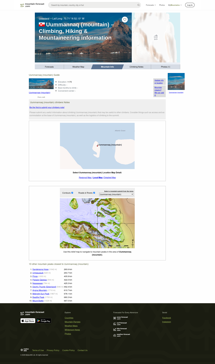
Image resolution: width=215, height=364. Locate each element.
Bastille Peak (38, 297)
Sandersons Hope (40, 269)
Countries (69, 317)
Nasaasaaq (37, 283)
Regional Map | (85, 177)
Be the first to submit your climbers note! (46, 107)
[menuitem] (49, 66)
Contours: (66, 192)
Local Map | (98, 177)
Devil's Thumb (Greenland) (44, 286)
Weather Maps (71, 325)
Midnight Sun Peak (40, 293)
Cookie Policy (68, 350)
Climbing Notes (136, 66)
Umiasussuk (37, 272)
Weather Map (78, 66)
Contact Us (82, 350)
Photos (162, 5)
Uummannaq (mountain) (39, 92)
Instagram (166, 321)
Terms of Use (38, 350)
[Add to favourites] (125, 20)
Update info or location (159, 81)
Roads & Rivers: (85, 192)
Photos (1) (165, 66)
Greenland (44, 18)
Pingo (35, 276)
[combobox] (94, 5)
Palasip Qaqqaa (39, 279)
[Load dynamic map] (156, 37)
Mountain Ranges (72, 321)
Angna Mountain (39, 290)
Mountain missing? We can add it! (159, 91)
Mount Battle (38, 300)
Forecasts (150, 5)
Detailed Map (110, 177)
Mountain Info (107, 66)
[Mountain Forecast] (32, 5)
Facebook (166, 317)
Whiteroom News (72, 329)
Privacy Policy (53, 350)
